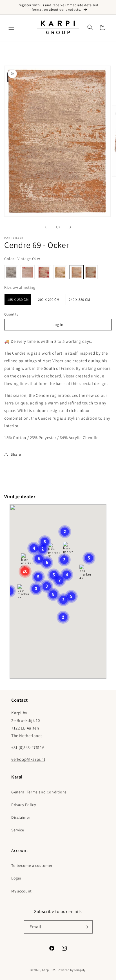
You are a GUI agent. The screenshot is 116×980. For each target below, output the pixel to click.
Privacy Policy (23, 804)
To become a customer (32, 865)
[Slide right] (70, 227)
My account (21, 891)
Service (17, 830)
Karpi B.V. (49, 970)
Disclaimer (20, 817)
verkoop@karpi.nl (28, 759)
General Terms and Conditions (39, 792)
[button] (11, 27)
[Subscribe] (86, 927)
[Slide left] (45, 227)
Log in (58, 324)
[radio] (11, 272)
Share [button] (16, 454)
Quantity (11, 314)
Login (16, 878)
